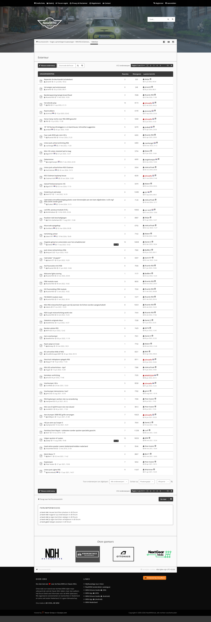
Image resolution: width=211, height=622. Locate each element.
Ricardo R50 (50, 97)
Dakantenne (48, 159)
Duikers (50, 204)
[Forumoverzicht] (49, 23)
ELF (146, 192)
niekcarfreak (149, 167)
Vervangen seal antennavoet (55, 87)
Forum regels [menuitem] (62, 3)
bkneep (50, 346)
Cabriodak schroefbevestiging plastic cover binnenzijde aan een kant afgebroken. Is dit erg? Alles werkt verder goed (79, 201)
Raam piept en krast (51, 344)
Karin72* (49, 194)
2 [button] (150, 65)
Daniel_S (148, 242)
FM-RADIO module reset (53, 297)
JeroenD (48, 82)
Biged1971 (49, 154)
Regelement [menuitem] (96, 3)
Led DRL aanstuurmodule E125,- (56, 210)
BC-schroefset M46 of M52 (54, 352)
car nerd (148, 210)
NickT (48, 433)
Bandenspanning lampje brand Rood (58, 95)
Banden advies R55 (51, 328)
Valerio (48, 307)
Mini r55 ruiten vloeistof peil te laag (57, 151)
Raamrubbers (49, 111)
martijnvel (49, 401)
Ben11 (50, 456)
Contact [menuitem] (107, 3)
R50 (49, 105)
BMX (146, 351)
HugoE (48, 370)
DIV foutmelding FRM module (55, 289)
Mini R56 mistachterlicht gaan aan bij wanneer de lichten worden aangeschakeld (75, 305)
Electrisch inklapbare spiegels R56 (57, 360)
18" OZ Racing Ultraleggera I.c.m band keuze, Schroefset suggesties (69, 127)
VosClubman (50, 170)
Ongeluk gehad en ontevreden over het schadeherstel (64, 242)
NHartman (149, 469)
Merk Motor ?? (49, 454)
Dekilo (50, 245)
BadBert (148, 250)
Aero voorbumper (51, 336)
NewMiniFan (50, 323)
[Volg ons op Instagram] (173, 42)
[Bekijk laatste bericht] (151, 79)
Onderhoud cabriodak (52, 192)
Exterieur (43, 57)
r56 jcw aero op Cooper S (53, 423)
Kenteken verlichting (52, 375)
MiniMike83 (52, 472)
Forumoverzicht (44, 569)
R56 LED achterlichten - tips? (55, 367)
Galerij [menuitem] (51, 3)
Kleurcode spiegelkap (52, 226)
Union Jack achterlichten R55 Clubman (58, 168)
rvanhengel (49, 146)
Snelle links (40, 3)
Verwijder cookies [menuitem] (148, 569)
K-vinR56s (49, 386)
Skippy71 (49, 362)
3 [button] (153, 65)
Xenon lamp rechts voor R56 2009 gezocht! (60, 119)
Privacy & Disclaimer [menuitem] (80, 3)
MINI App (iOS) (92, 593)
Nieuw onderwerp (48, 65)
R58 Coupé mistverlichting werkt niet (58, 313)
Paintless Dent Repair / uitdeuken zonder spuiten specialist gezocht (69, 431)
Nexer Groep (50, 613)
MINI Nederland (91, 602)
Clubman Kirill (50, 178)
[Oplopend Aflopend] (163, 481)
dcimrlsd (49, 113)
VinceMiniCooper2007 (53, 354)
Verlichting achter (51, 234)
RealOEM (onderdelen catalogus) (97, 587)
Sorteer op (134, 481)
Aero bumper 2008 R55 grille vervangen (59, 415)
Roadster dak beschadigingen (55, 218)
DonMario (49, 228)
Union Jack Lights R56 (52, 470)
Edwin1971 (49, 236)
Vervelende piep (50, 103)
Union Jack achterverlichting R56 (56, 143)
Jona (47, 378)
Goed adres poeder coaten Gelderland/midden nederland (66, 446)
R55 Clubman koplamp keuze (55, 176)
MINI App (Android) (93, 599)
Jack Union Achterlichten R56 (55, 250)
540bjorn (51, 417)
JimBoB (48, 130)
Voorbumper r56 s (51, 383)
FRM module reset (51, 282)
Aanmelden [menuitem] (171, 3)
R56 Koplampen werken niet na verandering (61, 399)
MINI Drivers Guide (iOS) (95, 590)
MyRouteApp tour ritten (94, 584)
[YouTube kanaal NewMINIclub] (168, 42)
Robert (147, 151)
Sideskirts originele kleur (53, 320)
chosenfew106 (51, 448)
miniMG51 (49, 409)
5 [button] (160, 65)
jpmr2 (48, 394)
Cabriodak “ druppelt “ (52, 258)
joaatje (48, 441)
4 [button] (157, 65)
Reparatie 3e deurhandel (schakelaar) (58, 79)
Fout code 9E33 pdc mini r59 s (55, 135)
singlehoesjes (52, 162)
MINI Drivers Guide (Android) (97, 596)
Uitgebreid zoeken (172, 19)
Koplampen (48, 462)
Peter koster (149, 399)
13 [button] (167, 65)
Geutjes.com (62, 613)
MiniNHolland (50, 212)
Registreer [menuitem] (159, 3)
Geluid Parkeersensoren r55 (54, 184)
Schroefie (148, 103)
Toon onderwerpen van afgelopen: (96, 481)
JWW (146, 438)
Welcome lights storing (53, 274)
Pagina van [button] (137, 65)
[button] (171, 65)
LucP (146, 430)
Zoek (168, 19)
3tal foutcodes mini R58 (53, 266)
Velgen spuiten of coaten (53, 438)
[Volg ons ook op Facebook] (164, 42)
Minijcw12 (49, 252)
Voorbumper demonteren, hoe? (56, 391)
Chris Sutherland (54, 220)
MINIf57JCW (149, 375)
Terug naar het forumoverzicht (51, 499)
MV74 (48, 331)
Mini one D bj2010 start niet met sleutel (59, 407)
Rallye (147, 79)
